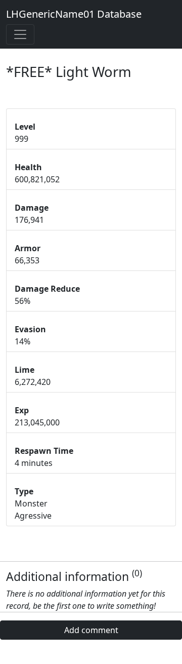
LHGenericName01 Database (74, 14)
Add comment (91, 630)
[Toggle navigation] (20, 34)
